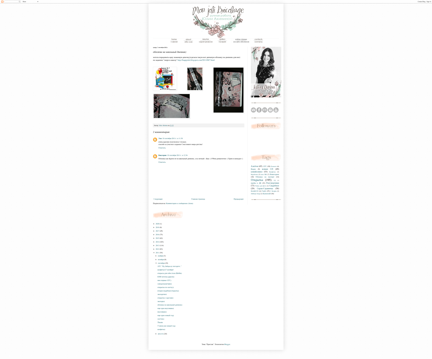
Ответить (162, 148)
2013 (158, 245)
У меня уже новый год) (166, 326)
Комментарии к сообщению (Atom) (179, 203)
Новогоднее (274, 174)
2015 (158, 238)
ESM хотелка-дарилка (166, 276)
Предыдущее (239, 199)
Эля (160, 138)
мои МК (264, 174)
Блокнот (274, 166)
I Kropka (273, 191)
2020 (158, 223)
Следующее (158, 199)
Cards (264, 191)
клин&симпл (256, 171)
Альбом (254, 166)
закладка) (161, 301)
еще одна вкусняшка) (166, 308)
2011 (158, 252)
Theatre (160, 322)
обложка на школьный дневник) (170, 305)
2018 (158, 227)
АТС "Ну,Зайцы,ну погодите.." (170, 266)
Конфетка (272, 172)
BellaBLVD (254, 191)
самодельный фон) (165, 284)
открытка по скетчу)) (166, 287)
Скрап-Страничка (265, 188)
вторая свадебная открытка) (168, 290)
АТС (265, 166)
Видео (253, 169)
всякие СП (267, 168)
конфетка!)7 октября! (166, 269)
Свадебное (274, 185)
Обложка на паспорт (265, 177)
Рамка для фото (260, 186)
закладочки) (162, 294)
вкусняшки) (162, 312)
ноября (161, 256)
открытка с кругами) (165, 298)
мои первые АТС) (164, 280)
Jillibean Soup (255, 194)
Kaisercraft (267, 193)
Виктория (162, 155)
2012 (158, 249)
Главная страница (198, 199)
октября (161, 259)
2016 (158, 234)
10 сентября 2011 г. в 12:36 (177, 155)
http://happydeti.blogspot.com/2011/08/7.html (196, 60)
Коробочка (254, 174)
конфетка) (161, 329)
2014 (158, 242)
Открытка (257, 180)
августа (161, 333)
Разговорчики (272, 182)
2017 (158, 231)
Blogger (227, 344)
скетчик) (161, 319)
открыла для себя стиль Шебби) (170, 273)
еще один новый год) (166, 315)
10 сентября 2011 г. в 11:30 (172, 138)
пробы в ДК (256, 183)
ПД (275, 180)
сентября (161, 263)
